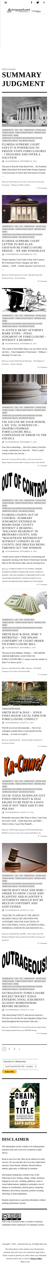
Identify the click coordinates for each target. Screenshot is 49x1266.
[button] (44, 2)
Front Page (7, 135)
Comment (43, 674)
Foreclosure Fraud (24, 132)
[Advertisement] (24, 40)
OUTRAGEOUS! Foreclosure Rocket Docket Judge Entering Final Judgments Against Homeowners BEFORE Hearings (23, 1000)
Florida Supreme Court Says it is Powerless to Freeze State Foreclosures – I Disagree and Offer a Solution (24, 151)
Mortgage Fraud (10, 141)
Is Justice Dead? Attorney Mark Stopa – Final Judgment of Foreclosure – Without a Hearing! (24, 335)
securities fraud (26, 141)
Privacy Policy (36, 1259)
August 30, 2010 (27, 812)
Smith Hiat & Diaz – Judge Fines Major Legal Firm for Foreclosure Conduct (24, 716)
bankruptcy (7, 130)
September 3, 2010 (28, 648)
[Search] (6, 2)
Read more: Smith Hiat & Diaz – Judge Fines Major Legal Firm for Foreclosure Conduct (22, 741)
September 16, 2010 (28, 551)
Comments (43, 188)
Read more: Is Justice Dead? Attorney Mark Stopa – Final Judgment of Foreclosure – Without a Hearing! (23, 362)
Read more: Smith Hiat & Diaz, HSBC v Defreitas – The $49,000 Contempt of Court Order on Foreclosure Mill (21, 669)
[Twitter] (37, 2)
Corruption (29, 130)
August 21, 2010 (27, 1010)
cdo (16, 130)
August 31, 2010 (27, 722)
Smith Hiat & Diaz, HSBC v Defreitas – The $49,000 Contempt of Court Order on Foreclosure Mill (23, 639)
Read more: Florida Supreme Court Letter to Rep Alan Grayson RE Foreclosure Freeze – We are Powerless (22, 276)
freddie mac (40, 132)
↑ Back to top (25, 1262)
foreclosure (8, 132)
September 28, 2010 (28, 161)
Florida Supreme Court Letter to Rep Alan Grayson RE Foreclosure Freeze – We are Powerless (23, 245)
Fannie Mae (41, 130)
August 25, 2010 (27, 910)
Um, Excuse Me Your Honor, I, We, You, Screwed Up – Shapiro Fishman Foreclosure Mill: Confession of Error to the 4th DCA (24, 430)
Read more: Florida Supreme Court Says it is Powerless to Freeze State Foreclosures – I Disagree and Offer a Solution (23, 183)
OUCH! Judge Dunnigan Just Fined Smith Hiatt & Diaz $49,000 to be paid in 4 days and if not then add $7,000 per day (23, 802)
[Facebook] (31, 2)
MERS (16, 135)
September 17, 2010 (28, 442)
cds (21, 130)
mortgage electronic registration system (22, 138)
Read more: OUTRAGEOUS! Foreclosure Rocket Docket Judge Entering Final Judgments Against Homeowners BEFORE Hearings (24, 1028)
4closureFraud (12, 161)
